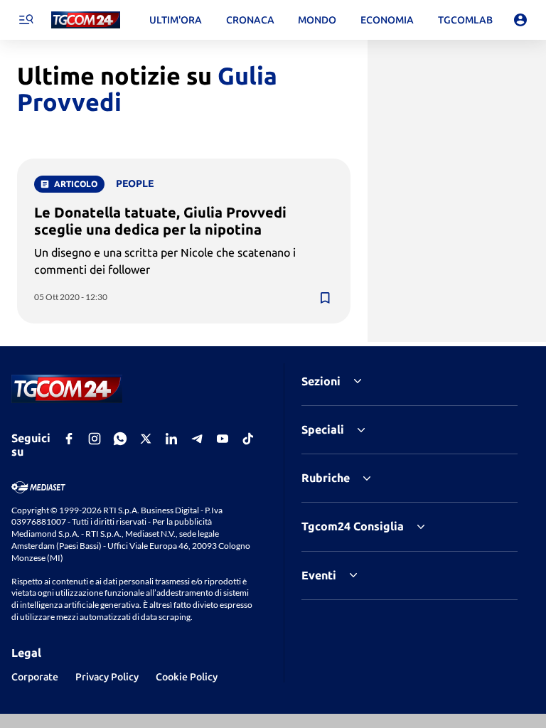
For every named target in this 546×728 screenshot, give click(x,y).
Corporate (34, 676)
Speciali (322, 429)
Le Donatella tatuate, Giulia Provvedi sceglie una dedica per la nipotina (160, 220)
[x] (146, 439)
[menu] (25, 19)
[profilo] (520, 19)
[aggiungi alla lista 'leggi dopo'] (324, 297)
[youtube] (222, 439)
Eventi (318, 575)
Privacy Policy (107, 676)
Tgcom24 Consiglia (352, 526)
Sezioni (321, 381)
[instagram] (94, 439)
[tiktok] (248, 439)
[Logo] (85, 20)
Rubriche (325, 477)
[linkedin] (171, 439)
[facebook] (69, 439)
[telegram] (197, 439)
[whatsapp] (120, 439)
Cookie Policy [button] (187, 676)
